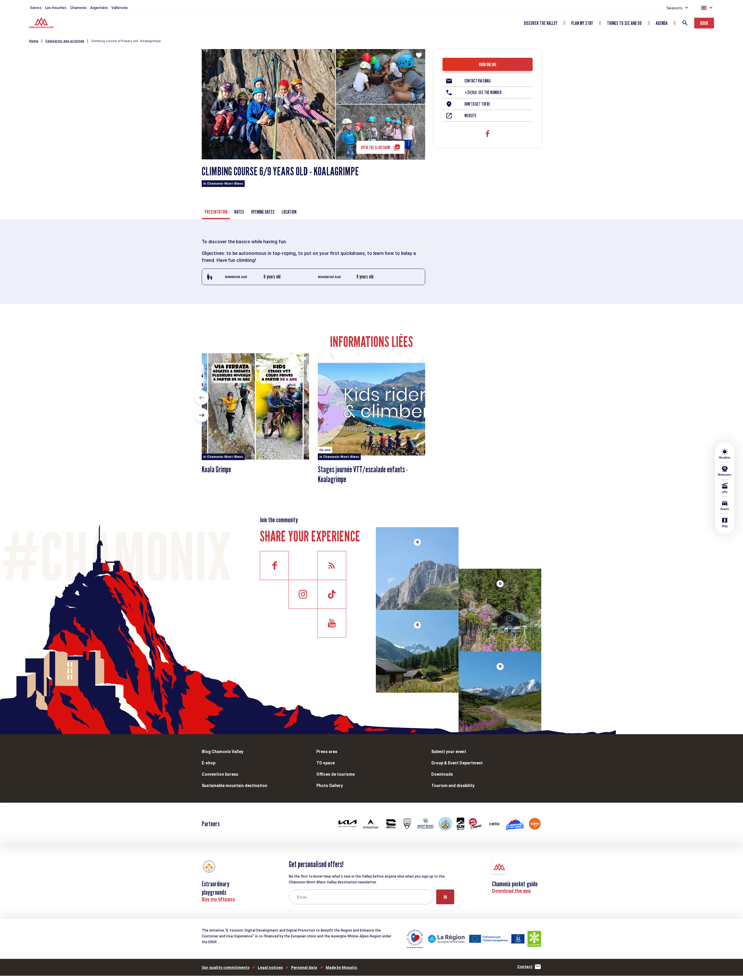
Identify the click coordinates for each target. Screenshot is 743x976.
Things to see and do (624, 23)
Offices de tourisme (335, 774)
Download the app (511, 891)
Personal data (304, 967)
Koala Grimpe (216, 469)
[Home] (42, 23)
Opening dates (263, 212)
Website (470, 115)
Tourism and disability (453, 785)
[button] (202, 398)
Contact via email (477, 81)
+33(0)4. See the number (483, 92)
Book (704, 23)
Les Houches (55, 8)
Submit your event (448, 751)
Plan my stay (582, 23)
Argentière (99, 8)
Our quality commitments (225, 967)
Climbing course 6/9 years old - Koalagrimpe (126, 41)
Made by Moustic (341, 967)
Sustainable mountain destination (234, 785)
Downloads (442, 774)
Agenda (662, 23)
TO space (325, 763)
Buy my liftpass (218, 899)
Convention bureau (220, 774)
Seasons (674, 8)
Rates (239, 212)
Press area (326, 751)
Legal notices (270, 967)
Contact (525, 966)
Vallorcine (119, 8)
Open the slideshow (375, 147)
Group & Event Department (457, 763)
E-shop (208, 763)
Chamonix (78, 8)
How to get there (477, 104)
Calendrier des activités (64, 41)
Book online (488, 64)
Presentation (216, 212)
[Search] (684, 22)
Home (33, 41)
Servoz (36, 8)
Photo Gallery (329, 785)
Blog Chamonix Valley (222, 751)
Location (289, 212)
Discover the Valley (540, 23)
